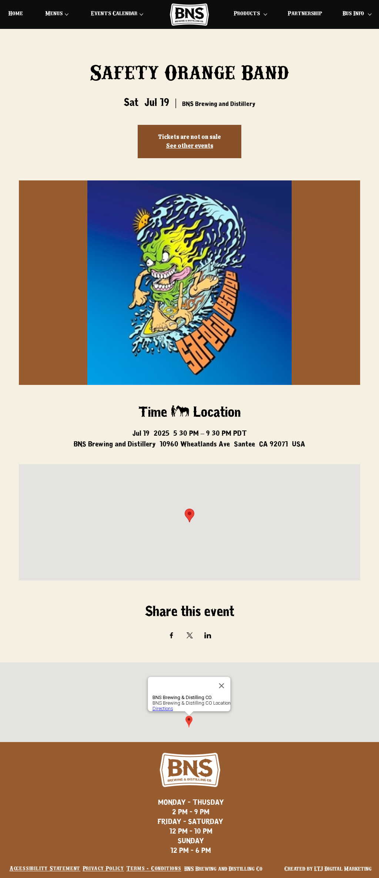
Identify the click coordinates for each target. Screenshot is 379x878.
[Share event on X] (189, 635)
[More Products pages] (265, 14)
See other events (189, 146)
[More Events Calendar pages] (141, 14)
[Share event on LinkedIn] (207, 635)
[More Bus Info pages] (370, 14)
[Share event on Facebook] (171, 635)
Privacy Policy (103, 869)
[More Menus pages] (66, 14)
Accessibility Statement (45, 869)
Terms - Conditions (153, 869)
